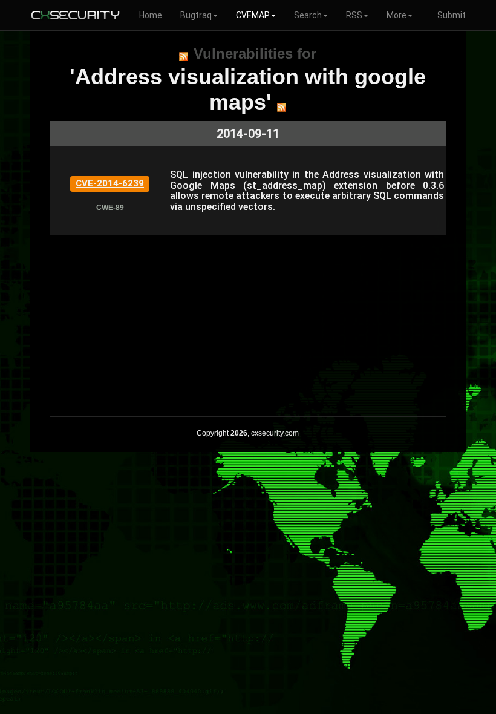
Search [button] (308, 15)
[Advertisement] (248, 319)
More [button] (396, 15)
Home (150, 15)
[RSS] (183, 56)
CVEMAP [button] (253, 15)
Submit (451, 15)
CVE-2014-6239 (110, 183)
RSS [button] (354, 15)
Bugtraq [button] (196, 15)
